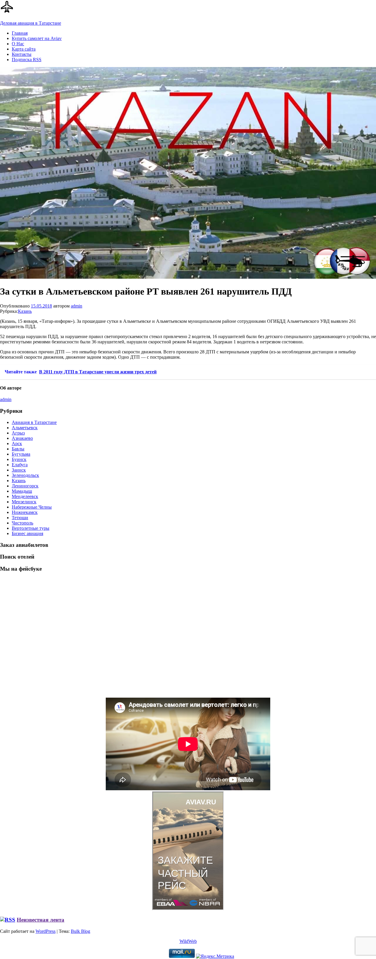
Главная (20, 33)
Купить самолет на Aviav (37, 38)
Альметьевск (25, 427)
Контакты (21, 54)
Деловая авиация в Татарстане (30, 23)
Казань (25, 311)
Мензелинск (24, 501)
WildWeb (188, 941)
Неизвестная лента (40, 920)
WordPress (46, 931)
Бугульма (21, 454)
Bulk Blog (80, 931)
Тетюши (20, 517)
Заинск (19, 469)
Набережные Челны (32, 506)
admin (76, 305)
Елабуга (20, 464)
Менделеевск (25, 496)
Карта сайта (24, 48)
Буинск (19, 459)
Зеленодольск (25, 475)
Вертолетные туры (30, 528)
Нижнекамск (25, 512)
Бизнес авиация (27, 533)
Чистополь (22, 522)
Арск (17, 443)
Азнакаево (22, 438)
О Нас (18, 43)
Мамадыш (22, 491)
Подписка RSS (26, 59)
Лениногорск (25, 485)
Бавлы (18, 448)
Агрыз (18, 432)
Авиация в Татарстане (34, 422)
